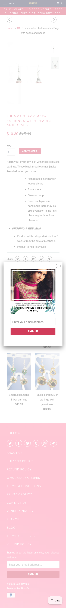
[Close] (58, 265)
